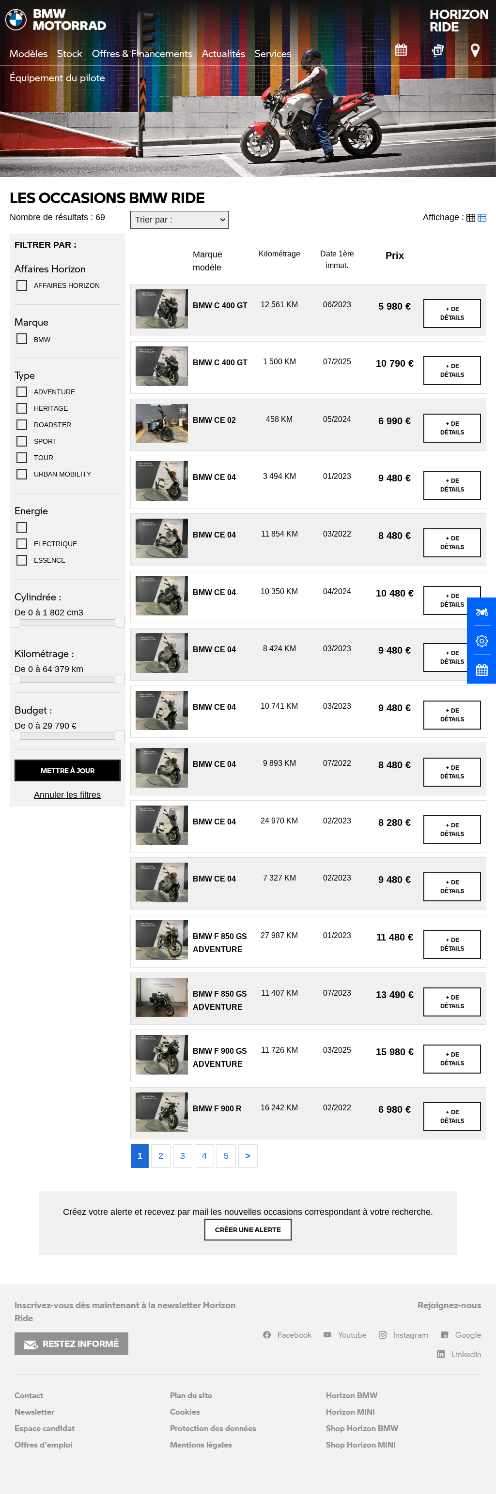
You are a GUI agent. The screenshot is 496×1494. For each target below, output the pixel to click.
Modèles (28, 53)
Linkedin (466, 1354)
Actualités (223, 53)
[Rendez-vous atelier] (401, 50)
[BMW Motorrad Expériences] (438, 50)
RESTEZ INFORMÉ (81, 1343)
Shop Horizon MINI (361, 1444)
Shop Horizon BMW (362, 1428)
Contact (29, 1395)
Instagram (411, 1334)
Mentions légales (201, 1444)
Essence (49, 560)
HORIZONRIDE (459, 20)
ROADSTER (52, 425)
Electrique (55, 544)
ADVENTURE (54, 392)
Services (273, 53)
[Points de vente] (475, 50)
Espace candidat (45, 1428)
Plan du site (191, 1395)
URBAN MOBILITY (62, 474)
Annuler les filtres (67, 795)
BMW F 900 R (217, 1109)
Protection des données (213, 1428)
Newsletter (34, 1411)
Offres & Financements (142, 53)
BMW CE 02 (214, 420)
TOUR (43, 458)
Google (468, 1334)
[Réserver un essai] (481, 615)
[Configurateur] (481, 644)
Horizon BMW (352, 1395)
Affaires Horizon (67, 285)
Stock (69, 53)
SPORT (45, 441)
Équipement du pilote (57, 77)
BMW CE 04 (214, 477)
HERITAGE (51, 408)
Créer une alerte (248, 1229)
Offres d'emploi (44, 1444)
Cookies (185, 1411)
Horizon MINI (350, 1411)
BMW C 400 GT (220, 305)
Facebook (294, 1334)
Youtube (352, 1334)
